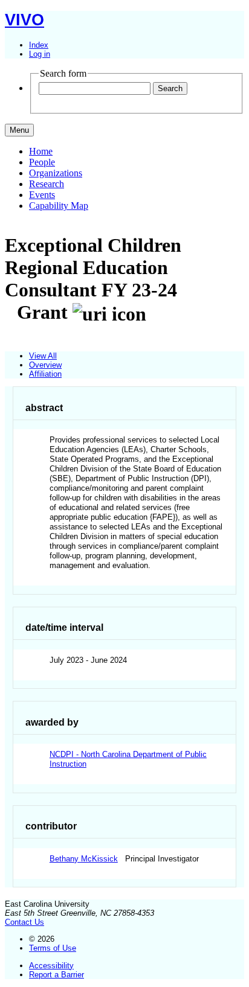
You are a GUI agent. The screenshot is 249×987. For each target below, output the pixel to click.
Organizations (55, 173)
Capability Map (58, 205)
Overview (45, 364)
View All (43, 355)
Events (42, 195)
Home (41, 151)
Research (46, 184)
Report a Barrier (56, 974)
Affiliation (45, 374)
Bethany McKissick (84, 858)
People (42, 162)
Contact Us (24, 922)
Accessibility (51, 965)
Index (38, 45)
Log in (39, 54)
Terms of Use (52, 948)
